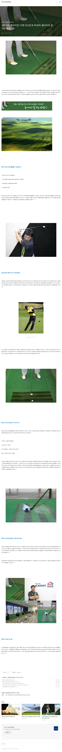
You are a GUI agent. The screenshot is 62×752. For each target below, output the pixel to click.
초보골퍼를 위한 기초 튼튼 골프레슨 (9, 686)
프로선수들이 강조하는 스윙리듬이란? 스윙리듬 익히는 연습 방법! (14, 685)
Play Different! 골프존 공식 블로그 (12, 729)
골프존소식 (5, 677)
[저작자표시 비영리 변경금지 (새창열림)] (19, 672)
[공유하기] (7, 672)
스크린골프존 (4, 749)
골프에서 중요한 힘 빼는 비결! (8, 680)
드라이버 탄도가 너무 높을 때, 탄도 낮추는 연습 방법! (12, 683)
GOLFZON (4, 746)
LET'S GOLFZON (6, 2)
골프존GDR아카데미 (12, 677)
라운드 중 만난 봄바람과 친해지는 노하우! (10, 681)
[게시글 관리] (9, 672)
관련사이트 (4, 744)
